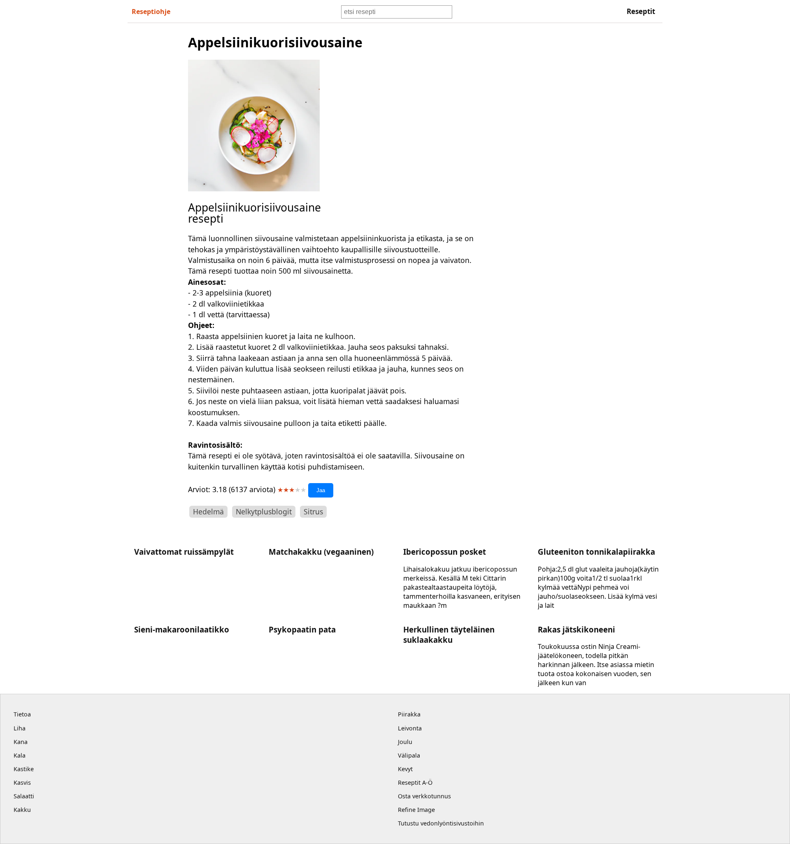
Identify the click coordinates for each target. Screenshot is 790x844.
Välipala (409, 755)
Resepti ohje (151, 11)
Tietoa (22, 714)
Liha (20, 728)
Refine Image (416, 810)
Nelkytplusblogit (264, 511)
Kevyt (405, 769)
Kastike (24, 769)
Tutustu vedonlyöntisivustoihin (441, 823)
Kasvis (22, 782)
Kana (21, 742)
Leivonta (410, 728)
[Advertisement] (553, 156)
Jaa (320, 490)
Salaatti (24, 796)
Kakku (22, 810)
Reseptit (641, 11)
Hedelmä (208, 511)
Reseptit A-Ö (415, 782)
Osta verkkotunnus (424, 796)
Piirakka (409, 714)
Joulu (405, 742)
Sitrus (313, 511)
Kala (20, 755)
